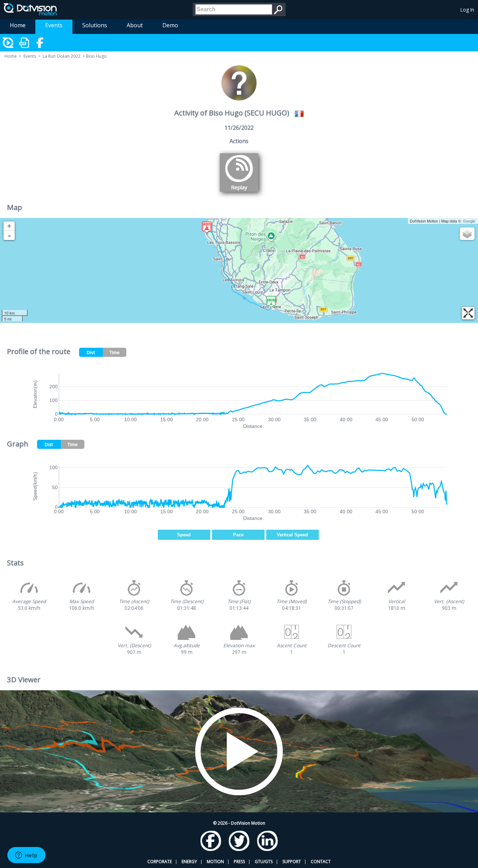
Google (469, 221)
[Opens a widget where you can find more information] (26, 856)
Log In (467, 9)
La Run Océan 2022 (61, 56)
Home (18, 25)
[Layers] (467, 233)
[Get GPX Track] (24, 42)
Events (54, 25)
